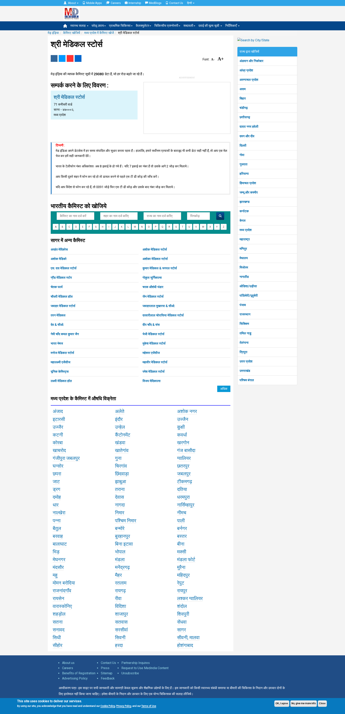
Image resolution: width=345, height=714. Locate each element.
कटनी (58, 435)
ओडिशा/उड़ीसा (248, 286)
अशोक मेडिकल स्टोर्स (155, 249)
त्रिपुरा (243, 352)
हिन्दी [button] (189, 3)
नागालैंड (244, 277)
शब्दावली (188, 26)
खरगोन (183, 442)
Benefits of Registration (78, 673)
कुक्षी (181, 427)
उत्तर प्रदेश (246, 361)
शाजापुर (121, 614)
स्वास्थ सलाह (78, 26)
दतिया (182, 489)
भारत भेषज (57, 343)
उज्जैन (182, 419)
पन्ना (56, 520)
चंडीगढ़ (244, 108)
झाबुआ (120, 481)
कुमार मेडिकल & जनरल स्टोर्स (160, 268)
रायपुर (182, 591)
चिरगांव (121, 466)
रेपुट (180, 583)
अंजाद (58, 411)
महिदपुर (183, 575)
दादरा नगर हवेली (249, 126)
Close (322, 703)
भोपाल (120, 552)
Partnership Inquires (135, 663)
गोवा (242, 155)
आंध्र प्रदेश (246, 70)
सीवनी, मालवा (188, 637)
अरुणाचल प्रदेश (249, 80)
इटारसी (59, 419)
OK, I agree (282, 703)
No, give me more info (303, 703)
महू (55, 575)
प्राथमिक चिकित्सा (120, 26)
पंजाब (243, 305)
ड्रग (56, 489)
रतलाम (120, 583)
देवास (119, 497)
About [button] (71, 3)
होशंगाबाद (185, 645)
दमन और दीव (247, 136)
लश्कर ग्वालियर (190, 598)
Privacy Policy (123, 706)
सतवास (121, 622)
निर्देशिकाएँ (231, 26)
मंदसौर (58, 567)
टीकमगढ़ (184, 481)
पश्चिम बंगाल (247, 380)
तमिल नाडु (245, 333)
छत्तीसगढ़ (245, 117)
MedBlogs (155, 3)
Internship (135, 3)
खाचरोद (59, 450)
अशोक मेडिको (58, 259)
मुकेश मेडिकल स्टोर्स (154, 343)
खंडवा (120, 442)
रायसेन (58, 598)
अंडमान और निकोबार (251, 61)
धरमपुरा (183, 497)
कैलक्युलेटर (142, 26)
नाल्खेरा (59, 513)
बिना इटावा (124, 544)
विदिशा (120, 606)
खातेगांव (122, 450)
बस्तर (182, 536)
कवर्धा (182, 435)
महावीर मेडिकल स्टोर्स (155, 362)
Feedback (108, 678)
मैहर (118, 575)
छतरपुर (183, 466)
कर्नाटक (244, 211)
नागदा (120, 505)
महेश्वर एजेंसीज (151, 353)
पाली (181, 520)
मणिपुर (243, 249)
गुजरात (243, 164)
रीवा (118, 598)
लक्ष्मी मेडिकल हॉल (61, 381)
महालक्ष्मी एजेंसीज (60, 362)
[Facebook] (54, 58)
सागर (181, 630)
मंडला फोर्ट (186, 559)
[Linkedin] (78, 58)
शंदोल (182, 606)
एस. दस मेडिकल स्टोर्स (63, 268)
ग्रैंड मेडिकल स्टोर (61, 277)
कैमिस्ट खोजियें (71, 33)
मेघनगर (59, 559)
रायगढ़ (120, 591)
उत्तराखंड (245, 371)
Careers (116, 3)
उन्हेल (120, 427)
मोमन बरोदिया (64, 583)
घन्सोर (58, 466)
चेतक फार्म (56, 287)
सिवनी (120, 637)
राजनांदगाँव (62, 591)
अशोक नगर (187, 411)
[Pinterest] (70, 58)
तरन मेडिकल (58, 315)
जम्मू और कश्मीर (249, 192)
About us (68, 663)
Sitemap (106, 673)
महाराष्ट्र (245, 239)
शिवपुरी (183, 614)
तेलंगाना (244, 343)
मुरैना (181, 567)
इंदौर (119, 419)
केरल (243, 220)
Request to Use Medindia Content (145, 668)
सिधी (57, 637)
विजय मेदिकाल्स (152, 381)
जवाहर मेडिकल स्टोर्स (63, 306)
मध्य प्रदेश (246, 230)
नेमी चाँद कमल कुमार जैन (65, 334)
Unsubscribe (130, 673)
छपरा (57, 474)
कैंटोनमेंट (122, 435)
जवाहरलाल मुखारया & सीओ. (159, 306)
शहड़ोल (59, 614)
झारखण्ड (245, 202)
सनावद (58, 630)
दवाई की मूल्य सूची (209, 26)
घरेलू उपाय (98, 26)
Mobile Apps (94, 3)
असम (243, 89)
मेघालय (244, 258)
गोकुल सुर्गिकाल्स (152, 277)
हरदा (119, 645)
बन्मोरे (119, 528)
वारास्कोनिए (62, 606)
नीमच (181, 513)
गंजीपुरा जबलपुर (66, 458)
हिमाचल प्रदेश (248, 183)
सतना (57, 622)
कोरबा (58, 442)
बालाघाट (60, 544)
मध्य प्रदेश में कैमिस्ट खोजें (99, 33)
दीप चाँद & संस (151, 325)
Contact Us (176, 3)
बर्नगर (182, 528)
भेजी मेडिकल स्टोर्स (153, 334)
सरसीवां (121, 630)
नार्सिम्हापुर (185, 505)
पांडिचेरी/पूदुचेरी (249, 295)
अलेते (119, 411)
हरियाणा (244, 174)
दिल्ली (243, 145)
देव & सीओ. (57, 325)
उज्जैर (58, 427)
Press (105, 668)
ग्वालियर (184, 458)
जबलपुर (183, 474)
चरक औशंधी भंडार (153, 287)
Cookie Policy (107, 706)
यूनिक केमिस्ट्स (60, 371)
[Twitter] (62, 58)
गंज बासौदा (186, 450)
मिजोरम (244, 267)
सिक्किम (244, 324)
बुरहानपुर (122, 536)
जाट (56, 481)
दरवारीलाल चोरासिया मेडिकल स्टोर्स (163, 315)
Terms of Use (148, 706)
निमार (119, 513)
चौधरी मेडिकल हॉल (62, 296)
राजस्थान (245, 314)
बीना (180, 544)
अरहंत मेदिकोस (59, 249)
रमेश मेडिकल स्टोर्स (154, 371)
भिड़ (56, 552)
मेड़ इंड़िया (53, 33)
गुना (118, 458)
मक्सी (181, 552)
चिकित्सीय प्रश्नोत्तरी (166, 26)
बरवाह (58, 536)
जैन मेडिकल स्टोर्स (153, 296)
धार (55, 505)
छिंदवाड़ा (122, 474)
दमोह (57, 497)
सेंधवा (181, 622)
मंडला (120, 559)
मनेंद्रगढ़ (122, 567)
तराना (120, 489)
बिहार (243, 98)
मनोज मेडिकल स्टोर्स (62, 353)
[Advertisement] (187, 107)
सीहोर (57, 645)
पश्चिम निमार (125, 520)
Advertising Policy (75, 678)
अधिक (223, 389)
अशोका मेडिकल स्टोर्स (155, 259)
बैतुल (57, 528)
